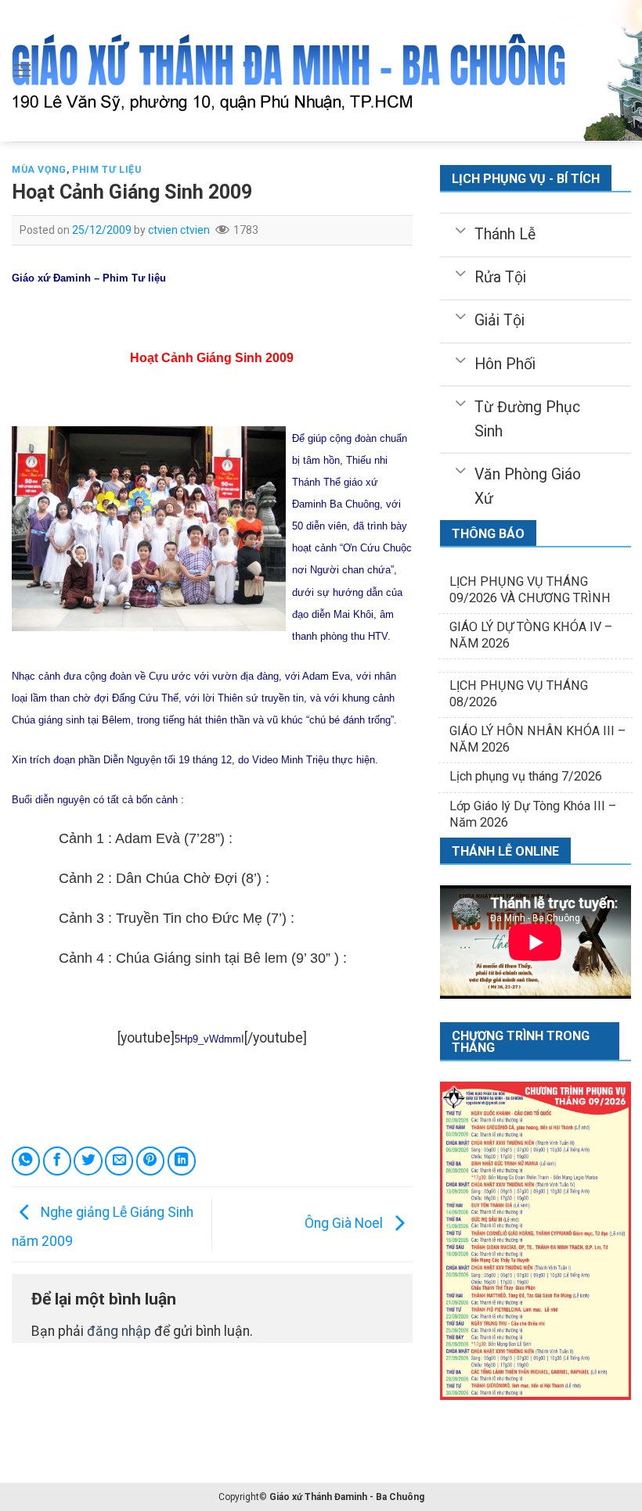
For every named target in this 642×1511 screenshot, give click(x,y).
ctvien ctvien (179, 230)
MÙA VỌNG (39, 169)
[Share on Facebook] (57, 1161)
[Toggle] (460, 229)
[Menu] (22, 70)
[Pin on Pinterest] (150, 1161)
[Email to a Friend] (119, 1161)
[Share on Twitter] (88, 1161)
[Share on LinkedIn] (182, 1161)
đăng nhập (119, 1331)
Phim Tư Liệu (106, 169)
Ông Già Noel (345, 1223)
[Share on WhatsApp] (26, 1161)
